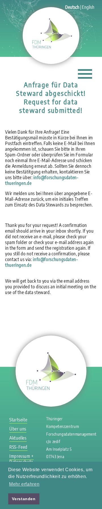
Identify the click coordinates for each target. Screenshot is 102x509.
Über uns (17, 429)
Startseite (18, 420)
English (88, 7)
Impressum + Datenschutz (21, 459)
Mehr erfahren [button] (24, 484)
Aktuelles (18, 438)
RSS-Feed (18, 447)
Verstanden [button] (23, 498)
